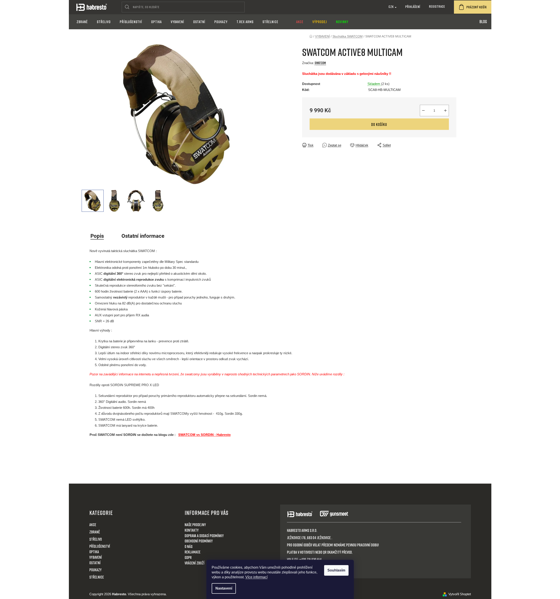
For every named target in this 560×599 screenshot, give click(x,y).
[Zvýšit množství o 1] (445, 110)
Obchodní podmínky (199, 540)
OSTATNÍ (95, 562)
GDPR (188, 557)
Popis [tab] (97, 236)
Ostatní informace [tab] (142, 236)
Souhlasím (336, 570)
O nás (189, 546)
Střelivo (95, 539)
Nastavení (223, 588)
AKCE (92, 524)
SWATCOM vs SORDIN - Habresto (204, 435)
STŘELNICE (96, 577)
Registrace (437, 6)
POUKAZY (95, 569)
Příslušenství (99, 546)
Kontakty (192, 530)
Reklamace (192, 551)
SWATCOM (320, 63)
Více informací (256, 577)
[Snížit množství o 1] (423, 110)
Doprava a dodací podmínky (204, 535)
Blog (483, 21)
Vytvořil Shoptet (459, 594)
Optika (94, 551)
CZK (391, 7)
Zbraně (94, 531)
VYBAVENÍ (95, 557)
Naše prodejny (195, 524)
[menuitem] (82, 21)
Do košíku (379, 124)
